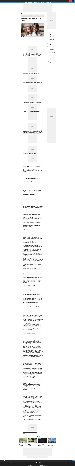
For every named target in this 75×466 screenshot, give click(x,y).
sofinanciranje (27, 432)
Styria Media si (73, 462)
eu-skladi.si (36, 82)
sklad (30, 432)
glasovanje (32, 432)
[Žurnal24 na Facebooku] (72, 460)
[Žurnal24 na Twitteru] (74, 460)
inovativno (24, 432)
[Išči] (73, 1)
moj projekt (35, 432)
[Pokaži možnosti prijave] (74, 1)
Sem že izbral (42, 16)
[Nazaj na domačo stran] (21, 13)
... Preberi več (46, 465)
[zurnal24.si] (4, 1)
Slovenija (24, 13)
